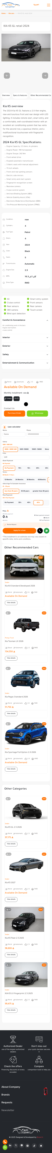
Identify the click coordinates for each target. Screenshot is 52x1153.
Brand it (40, 1137)
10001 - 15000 (37, 449)
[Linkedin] (10, 1145)
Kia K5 (17, 398)
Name (5, 430)
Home (3, 13)
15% (28, 468)
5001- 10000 (24, 449)
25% (46, 468)
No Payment (9, 468)
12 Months (8, 480)
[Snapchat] (41, 1145)
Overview (6, 96)
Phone (29, 430)
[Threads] (27, 1145)
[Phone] (5, 1141)
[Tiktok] (34, 1145)
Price (4, 453)
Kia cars (12, 13)
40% (28, 503)
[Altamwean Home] (10, 4)
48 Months (42, 480)
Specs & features (20, 96)
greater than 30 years (41, 491)
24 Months (19, 480)
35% (19, 503)
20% (37, 468)
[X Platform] (15, 1145)
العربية (36, 5)
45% (38, 503)
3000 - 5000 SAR (10, 449)
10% (19, 468)
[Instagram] (21, 1145)
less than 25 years (11, 491)
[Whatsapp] (46, 531)
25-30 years (25, 491)
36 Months (30, 480)
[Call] (40, 531)
